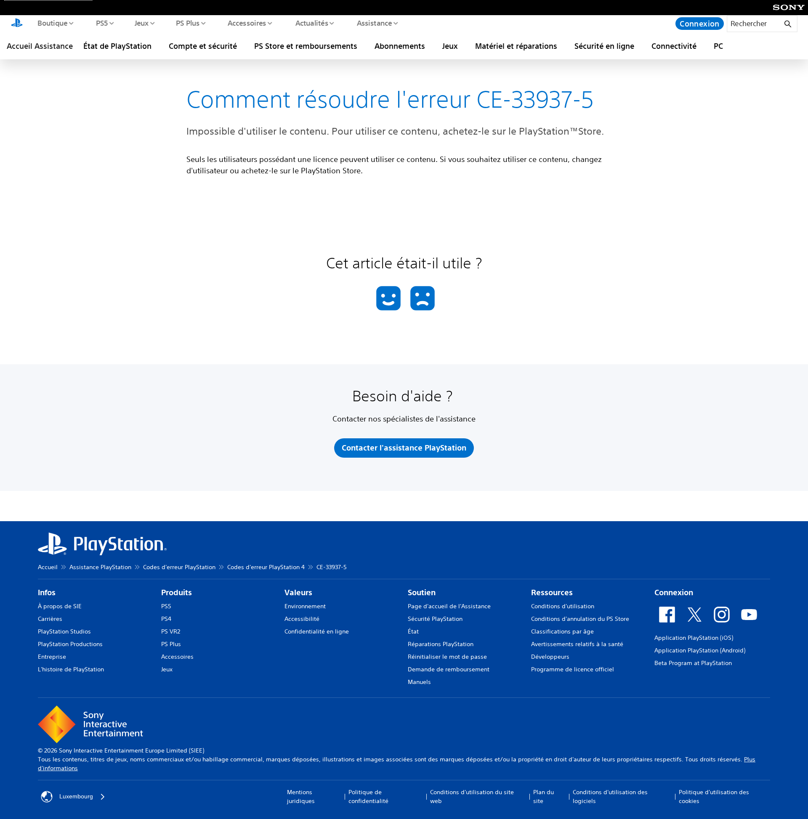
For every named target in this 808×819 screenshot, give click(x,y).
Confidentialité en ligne (316, 631)
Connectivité (673, 45)
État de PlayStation (117, 45)
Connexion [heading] (673, 592)
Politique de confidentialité (368, 796)
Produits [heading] (176, 592)
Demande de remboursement (448, 669)
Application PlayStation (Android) (699, 650)
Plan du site (543, 796)
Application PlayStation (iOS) (693, 637)
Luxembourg (76, 796)
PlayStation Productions (70, 644)
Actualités (311, 23)
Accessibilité (301, 619)
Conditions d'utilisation (562, 606)
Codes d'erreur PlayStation (179, 567)
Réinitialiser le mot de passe (447, 656)
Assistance (374, 23)
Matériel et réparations (516, 45)
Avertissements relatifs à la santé (577, 644)
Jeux (141, 23)
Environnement (305, 606)
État (413, 631)
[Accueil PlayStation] (17, 24)
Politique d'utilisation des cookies (714, 796)
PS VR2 (170, 631)
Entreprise (52, 656)
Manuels (419, 682)
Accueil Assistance (40, 45)
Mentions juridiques (301, 796)
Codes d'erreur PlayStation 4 (266, 567)
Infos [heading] (47, 592)
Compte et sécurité (203, 45)
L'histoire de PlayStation (71, 669)
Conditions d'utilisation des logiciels (610, 796)
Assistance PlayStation (100, 567)
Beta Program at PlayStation (693, 663)
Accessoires (246, 23)
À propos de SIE (60, 606)
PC (718, 45)
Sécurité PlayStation (435, 619)
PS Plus (187, 23)
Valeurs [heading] (298, 592)
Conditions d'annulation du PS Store (580, 619)
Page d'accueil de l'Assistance (449, 606)
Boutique (52, 23)
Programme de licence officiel (572, 669)
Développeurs (550, 656)
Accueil (48, 567)
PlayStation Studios (64, 631)
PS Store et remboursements (305, 45)
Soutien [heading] (422, 592)
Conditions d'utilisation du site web (472, 796)
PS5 (102, 23)
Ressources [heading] (552, 592)
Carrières (50, 619)
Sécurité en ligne (604, 45)
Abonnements (400, 45)
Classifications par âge (562, 631)
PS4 (166, 619)
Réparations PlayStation (440, 644)
